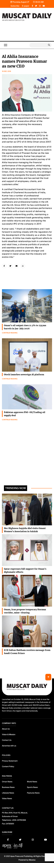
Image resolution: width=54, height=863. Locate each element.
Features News (33, 793)
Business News (8, 787)
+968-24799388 (19, 820)
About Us (6, 729)
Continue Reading (9, 333)
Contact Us (6, 740)
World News (32, 781)
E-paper (25, 6)
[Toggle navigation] (5, 45)
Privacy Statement (10, 761)
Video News (7, 798)
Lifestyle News (8, 793)
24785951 (10, 824)
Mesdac (32, 860)
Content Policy (8, 766)
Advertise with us (9, 746)
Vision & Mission (8, 734)
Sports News (32, 787)
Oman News (7, 781)
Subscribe (15, 6)
